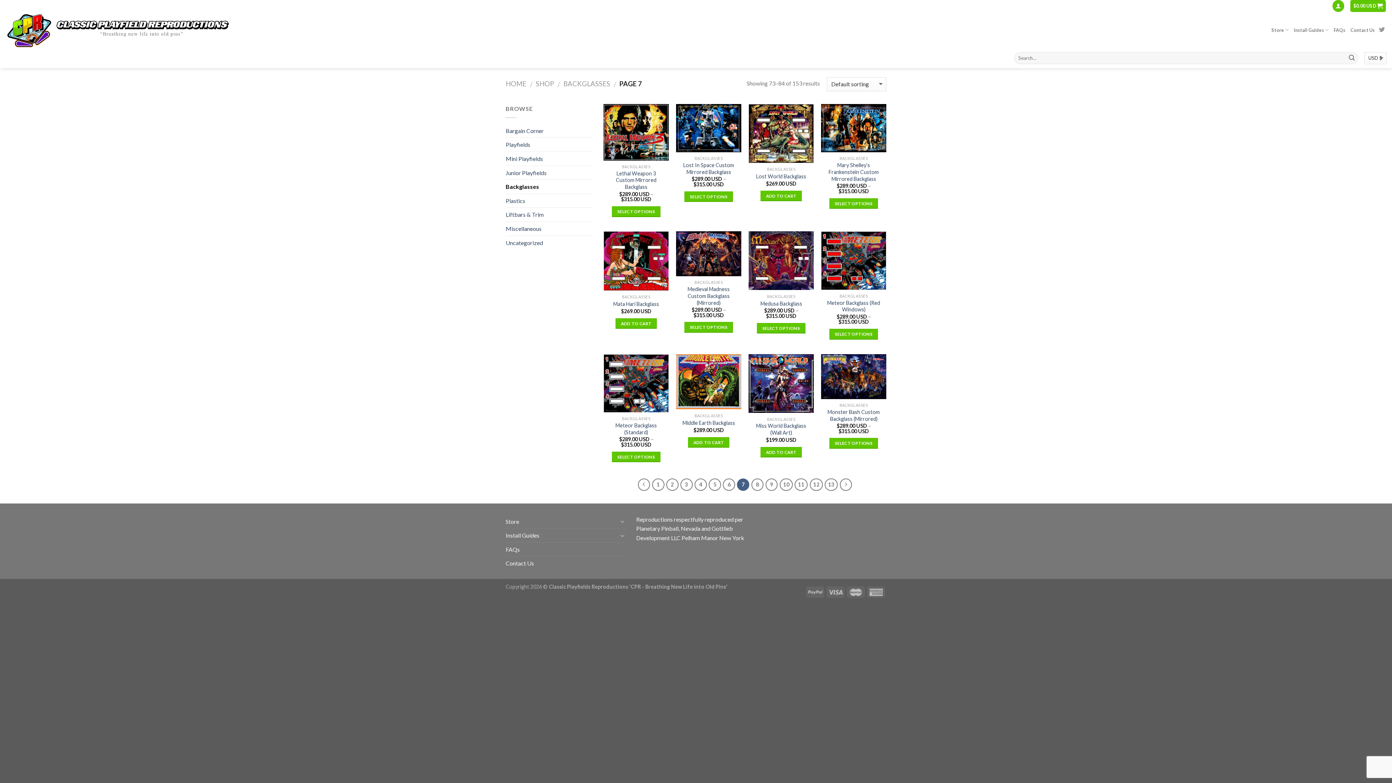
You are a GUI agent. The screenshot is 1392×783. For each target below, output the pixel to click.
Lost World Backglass (781, 176)
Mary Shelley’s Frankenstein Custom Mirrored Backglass (854, 172)
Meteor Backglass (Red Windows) (853, 306)
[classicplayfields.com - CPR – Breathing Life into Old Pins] (132, 30)
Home (516, 84)
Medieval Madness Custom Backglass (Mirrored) (709, 296)
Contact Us (1362, 30)
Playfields (518, 144)
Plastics (515, 200)
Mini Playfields (524, 158)
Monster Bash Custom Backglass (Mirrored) (854, 415)
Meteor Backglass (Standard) (636, 428)
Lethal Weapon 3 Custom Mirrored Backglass (636, 180)
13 (831, 484)
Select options (636, 211)
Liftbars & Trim (525, 214)
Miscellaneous (524, 228)
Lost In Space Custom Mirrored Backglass (708, 168)
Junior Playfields (526, 172)
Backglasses (586, 84)
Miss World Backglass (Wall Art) (781, 429)
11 (801, 484)
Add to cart (781, 196)
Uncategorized (524, 242)
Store (1277, 30)
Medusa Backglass (781, 304)
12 (816, 484)
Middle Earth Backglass (709, 423)
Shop (545, 84)
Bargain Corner (525, 130)
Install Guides (1309, 30)
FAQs (1339, 30)
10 (786, 484)
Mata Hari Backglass (636, 304)
